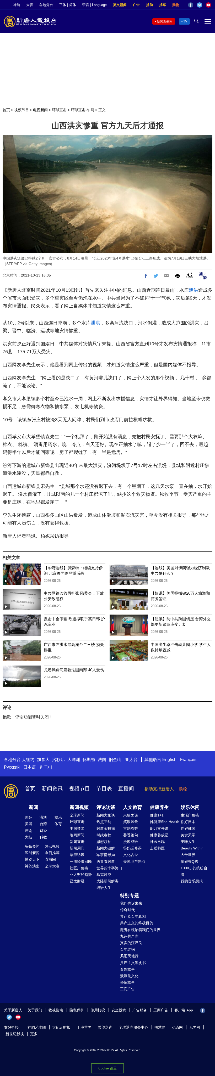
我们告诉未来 (131, 903)
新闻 (33, 807)
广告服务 (139, 1010)
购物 (175, 5)
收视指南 (56, 1010)
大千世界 (188, 855)
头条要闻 (32, 846)
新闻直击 (77, 842)
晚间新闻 (77, 835)
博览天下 (32, 859)
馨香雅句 (130, 835)
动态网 (177, 1027)
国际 (28, 817)
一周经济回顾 (81, 861)
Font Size (189, 275)
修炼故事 (127, 982)
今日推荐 (52, 853)
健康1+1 (157, 815)
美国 (28, 824)
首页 (6, 110)
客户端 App (183, 1010)
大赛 (29, 5)
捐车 (162, 5)
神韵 (16, 5)
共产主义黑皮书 (133, 963)
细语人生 (103, 888)
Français (188, 759)
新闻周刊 (77, 848)
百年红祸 (127, 949)
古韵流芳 (130, 828)
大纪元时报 (61, 1027)
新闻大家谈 (105, 815)
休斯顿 (89, 759)
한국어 (46, 767)
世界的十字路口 (109, 868)
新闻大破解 (105, 848)
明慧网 (159, 1027)
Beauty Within (192, 848)
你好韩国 (188, 828)
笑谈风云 (130, 822)
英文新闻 (120, 5)
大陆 (28, 837)
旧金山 (115, 759)
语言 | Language (94, 5)
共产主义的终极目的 (136, 923)
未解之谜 (130, 815)
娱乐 (58, 817)
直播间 (126, 788)
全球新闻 (77, 815)
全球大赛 (52, 866)
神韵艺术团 (37, 1027)
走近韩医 (157, 848)
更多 (33, 1034)
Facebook (190, 5)
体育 (58, 824)
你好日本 (188, 822)
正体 (62, 5)
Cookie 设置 (107, 1068)
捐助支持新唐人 (159, 789)
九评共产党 (129, 936)
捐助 (149, 5)
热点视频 (52, 846)
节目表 (104, 788)
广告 (136, 5)
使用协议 (97, 1010)
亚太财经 (77, 881)
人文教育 (132, 807)
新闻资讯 (52, 788)
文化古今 (130, 855)
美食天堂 (188, 835)
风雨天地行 (129, 956)
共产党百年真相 (133, 916)
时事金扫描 (105, 828)
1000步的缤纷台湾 (194, 871)
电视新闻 (40, 110)
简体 (72, 5)
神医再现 (157, 842)
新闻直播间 (165, 21)
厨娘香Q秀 (189, 861)
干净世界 (84, 1027)
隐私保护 (76, 1010)
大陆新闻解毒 (107, 881)
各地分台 (46, 5)
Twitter (199, 5)
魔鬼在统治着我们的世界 (140, 930)
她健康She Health (164, 822)
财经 (43, 831)
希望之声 (105, 1027)
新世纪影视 (15, 1034)
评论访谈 (105, 807)
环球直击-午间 (82, 110)
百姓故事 (127, 969)
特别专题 (129, 895)
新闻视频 (79, 807)
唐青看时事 (105, 861)
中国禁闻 (77, 828)
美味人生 (188, 842)
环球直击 (59, 110)
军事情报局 (105, 855)
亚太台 (131, 759)
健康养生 (159, 807)
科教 (43, 837)
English (169, 759)
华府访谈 (77, 855)
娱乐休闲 (190, 807)
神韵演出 (32, 866)
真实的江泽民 (131, 943)
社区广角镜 (79, 868)
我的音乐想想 (192, 881)
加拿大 (43, 759)
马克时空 (103, 874)
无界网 (194, 1027)
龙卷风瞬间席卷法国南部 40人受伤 (74, 670)
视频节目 (21, 110)
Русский (12, 767)
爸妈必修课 (132, 848)
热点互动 (103, 822)
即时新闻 (32, 853)
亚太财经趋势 (81, 874)
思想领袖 (103, 842)
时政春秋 (103, 835)
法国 (102, 759)
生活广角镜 (190, 815)
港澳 (43, 817)
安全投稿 (118, 1010)
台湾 (43, 824)
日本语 (29, 767)
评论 (28, 831)
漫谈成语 (130, 842)
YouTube (208, 5)
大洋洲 (73, 759)
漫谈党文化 (129, 976)
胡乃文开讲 (159, 828)
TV (185, 21)
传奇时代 (127, 910)
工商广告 (127, 989)
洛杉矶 (58, 759)
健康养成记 (159, 835)
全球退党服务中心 (133, 1027)
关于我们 (35, 1010)
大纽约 (28, 759)
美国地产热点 (134, 861)
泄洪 (193, 290)
